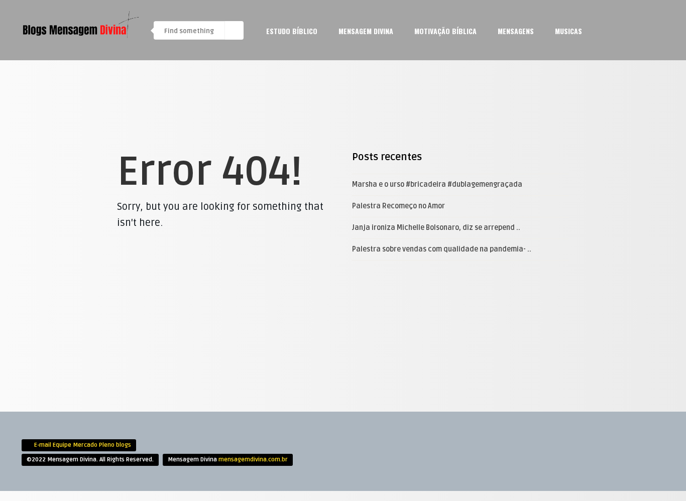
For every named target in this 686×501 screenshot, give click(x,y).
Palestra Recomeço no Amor (398, 206)
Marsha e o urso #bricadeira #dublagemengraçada (437, 184)
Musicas (568, 31)
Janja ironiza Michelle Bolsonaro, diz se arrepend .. (436, 227)
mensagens (516, 31)
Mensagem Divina (365, 31)
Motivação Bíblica (445, 31)
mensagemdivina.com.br (253, 459)
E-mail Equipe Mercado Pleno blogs (82, 445)
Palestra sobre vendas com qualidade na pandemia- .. (441, 249)
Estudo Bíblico (291, 31)
